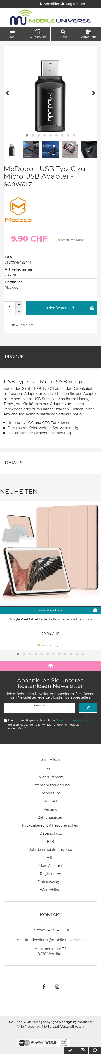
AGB (50, 769)
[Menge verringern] (18, 311)
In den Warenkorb (60, 308)
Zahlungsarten (50, 817)
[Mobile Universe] (50, 17)
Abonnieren (88, 708)
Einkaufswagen (50, 882)
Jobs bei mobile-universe (50, 849)
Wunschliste (24, 325)
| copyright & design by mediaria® (67, 1022)
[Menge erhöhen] (18, 304)
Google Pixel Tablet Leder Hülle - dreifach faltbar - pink (50, 619)
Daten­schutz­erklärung (50, 785)
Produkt (15, 356)
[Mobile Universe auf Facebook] (43, 986)
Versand (50, 809)
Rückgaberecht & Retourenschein (50, 825)
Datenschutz (51, 833)
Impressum (50, 793)
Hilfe (50, 857)
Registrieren (50, 874)
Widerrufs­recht (51, 777)
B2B (50, 841)
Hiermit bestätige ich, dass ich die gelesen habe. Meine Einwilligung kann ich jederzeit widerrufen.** (48, 724)
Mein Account (51, 866)
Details (13, 462)
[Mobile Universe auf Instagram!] (57, 986)
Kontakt (50, 801)
